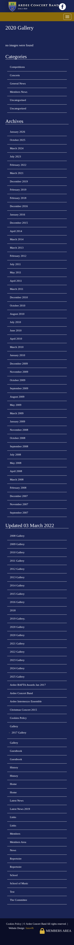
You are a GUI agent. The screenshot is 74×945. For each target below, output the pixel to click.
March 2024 (17, 148)
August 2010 (17, 314)
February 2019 (18, 189)
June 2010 (16, 330)
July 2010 (15, 322)
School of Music (19, 883)
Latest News (17, 800)
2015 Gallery (17, 593)
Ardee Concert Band (21, 693)
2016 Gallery (17, 602)
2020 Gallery (17, 627)
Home (13, 784)
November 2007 (19, 504)
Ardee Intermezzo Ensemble (26, 701)
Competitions (17, 67)
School (14, 875)
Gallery (14, 726)
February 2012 (18, 255)
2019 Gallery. (17, 618)
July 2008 (15, 454)
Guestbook (16, 750)
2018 (13, 610)
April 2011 (16, 280)
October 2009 (17, 380)
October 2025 (17, 140)
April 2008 (16, 471)
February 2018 (18, 198)
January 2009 (17, 421)
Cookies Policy (18, 718)
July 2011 (15, 264)
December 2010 (19, 297)
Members (15, 833)
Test (12, 891)
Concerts (15, 75)
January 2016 (17, 214)
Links (13, 817)
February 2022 (18, 164)
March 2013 (17, 247)
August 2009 (17, 396)
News (13, 850)
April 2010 (16, 338)
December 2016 (19, 206)
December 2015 (19, 222)
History (14, 767)
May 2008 (15, 463)
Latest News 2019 (20, 809)
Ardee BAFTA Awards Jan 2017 (28, 684)
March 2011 (16, 289)
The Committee (18, 900)
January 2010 (17, 355)
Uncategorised (18, 100)
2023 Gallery (17, 660)
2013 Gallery (17, 577)
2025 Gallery (17, 676)
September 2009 (19, 388)
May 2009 (15, 404)
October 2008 (17, 438)
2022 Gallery (17, 651)
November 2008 (19, 429)
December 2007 (19, 496)
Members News (18, 91)
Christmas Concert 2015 (23, 709)
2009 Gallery (17, 544)
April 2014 (16, 231)
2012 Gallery (17, 568)
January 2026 (17, 131)
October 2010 (17, 305)
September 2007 (19, 512)
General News (18, 83)
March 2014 (17, 239)
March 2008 (17, 479)
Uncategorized (18, 108)
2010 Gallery (17, 552)
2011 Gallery (17, 560)
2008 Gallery (17, 535)
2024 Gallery (17, 668)
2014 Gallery (17, 585)
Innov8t (30, 928)
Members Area (18, 842)
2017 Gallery (19, 732)
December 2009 (19, 363)
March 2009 (17, 413)
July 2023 (15, 156)
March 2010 (17, 347)
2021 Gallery (17, 643)
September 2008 (19, 446)
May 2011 (15, 272)
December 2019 (19, 181)
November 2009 (19, 371)
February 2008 (18, 487)
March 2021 (17, 173)
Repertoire (16, 858)
